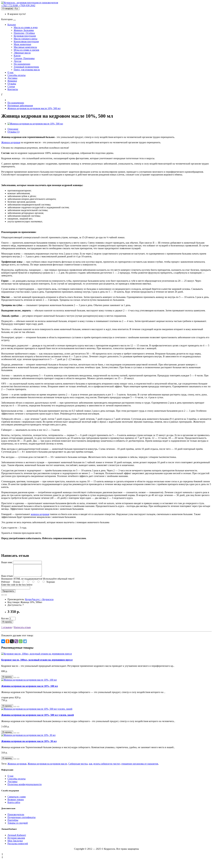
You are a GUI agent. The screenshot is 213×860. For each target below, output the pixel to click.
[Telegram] (25, 641)
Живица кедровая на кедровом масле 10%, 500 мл (34, 108)
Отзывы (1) (13, 131)
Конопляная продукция (26, 41)
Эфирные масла (22, 52)
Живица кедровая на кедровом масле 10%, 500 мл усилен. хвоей (37, 715)
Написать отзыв (22, 627)
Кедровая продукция (25, 36)
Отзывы (11, 83)
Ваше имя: (6, 562)
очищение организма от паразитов (139, 763)
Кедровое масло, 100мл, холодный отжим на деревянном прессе (37, 659)
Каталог (11, 24)
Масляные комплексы (25, 47)
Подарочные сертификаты (21, 817)
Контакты (12, 89)
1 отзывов (6, 627)
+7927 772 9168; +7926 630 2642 (18, 5)
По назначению (22, 64)
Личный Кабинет (16, 835)
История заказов (16, 838)
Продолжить (8, 591)
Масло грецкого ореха (25, 38)
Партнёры (12, 820)
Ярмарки (12, 81)
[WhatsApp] (20, 641)
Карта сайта (13, 802)
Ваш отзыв (7, 576)
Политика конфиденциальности (24, 784)
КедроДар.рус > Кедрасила (39, 599)
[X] (12, 641)
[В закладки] (2, 594)
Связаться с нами (16, 796)
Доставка (12, 78)
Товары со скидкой (17, 823)
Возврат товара (15, 799)
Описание (12, 129)
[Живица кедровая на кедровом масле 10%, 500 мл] (35, 123)
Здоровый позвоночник (26, 66)
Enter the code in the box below (17, 584)
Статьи (11, 86)
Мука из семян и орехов (26, 50)
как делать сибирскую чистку (104, 763)
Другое (17, 61)
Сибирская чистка (78, 763)
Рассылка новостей (17, 843)
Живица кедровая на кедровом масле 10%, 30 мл (29, 741)
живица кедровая (40, 514)
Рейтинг (5, 582)
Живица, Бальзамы (24, 30)
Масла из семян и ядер (26, 27)
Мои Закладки (15, 840)
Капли (17, 55)
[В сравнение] (5, 594)
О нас (10, 72)
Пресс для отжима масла (27, 69)
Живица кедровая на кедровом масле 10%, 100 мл (29, 686)
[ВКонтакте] (3, 641)
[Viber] (16, 641)
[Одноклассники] (7, 641)
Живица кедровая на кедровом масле (47, 763)
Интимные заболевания (20, 105)
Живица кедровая (10, 142)
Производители (15, 814)
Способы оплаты (16, 75)
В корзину (7, 622)
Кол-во (5, 618)
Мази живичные (22, 44)
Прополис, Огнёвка (24, 33)
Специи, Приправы (24, 58)
